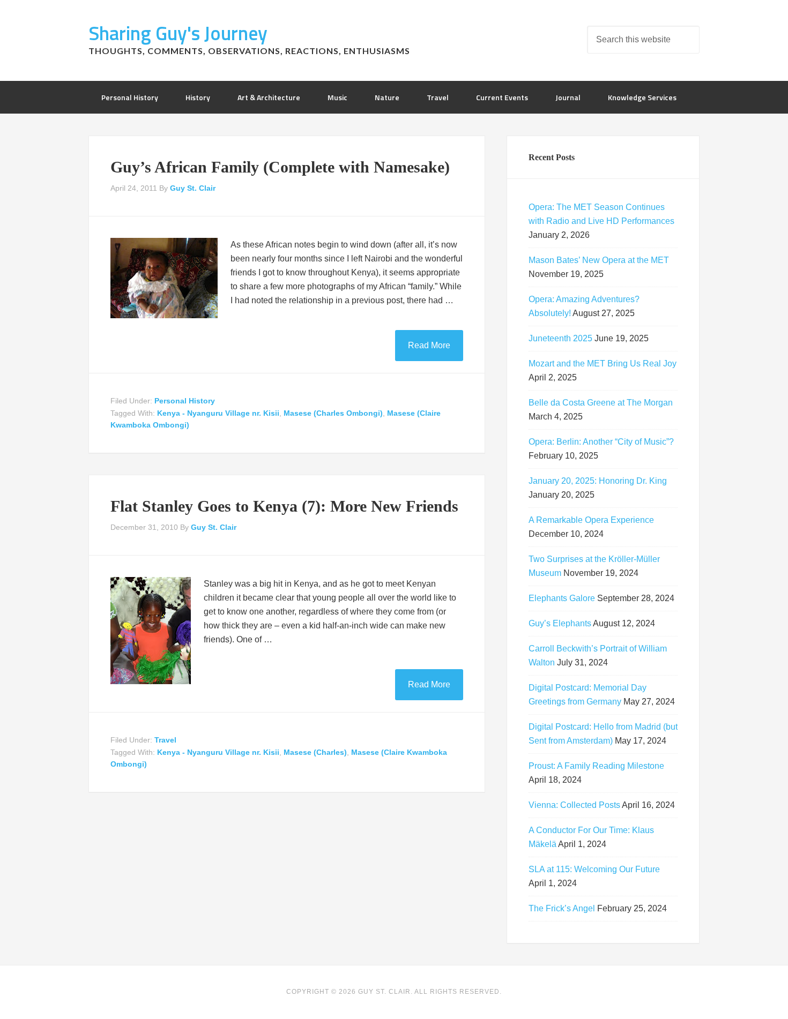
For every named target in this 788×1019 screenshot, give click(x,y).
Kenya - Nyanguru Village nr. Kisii (218, 413)
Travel (165, 740)
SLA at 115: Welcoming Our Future (594, 869)
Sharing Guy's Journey (177, 33)
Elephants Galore (562, 598)
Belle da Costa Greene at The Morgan (601, 402)
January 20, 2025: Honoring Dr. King (598, 480)
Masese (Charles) (315, 752)
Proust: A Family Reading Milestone (596, 765)
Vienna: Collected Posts (574, 805)
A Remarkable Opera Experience (591, 520)
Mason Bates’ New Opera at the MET (599, 260)
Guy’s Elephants (560, 623)
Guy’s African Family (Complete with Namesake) (280, 167)
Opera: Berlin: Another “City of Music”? (601, 441)
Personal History (184, 400)
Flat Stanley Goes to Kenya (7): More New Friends (284, 506)
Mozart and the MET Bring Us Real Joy (603, 363)
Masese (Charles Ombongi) (333, 413)
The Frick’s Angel (562, 908)
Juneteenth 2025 (560, 338)
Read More (429, 345)
